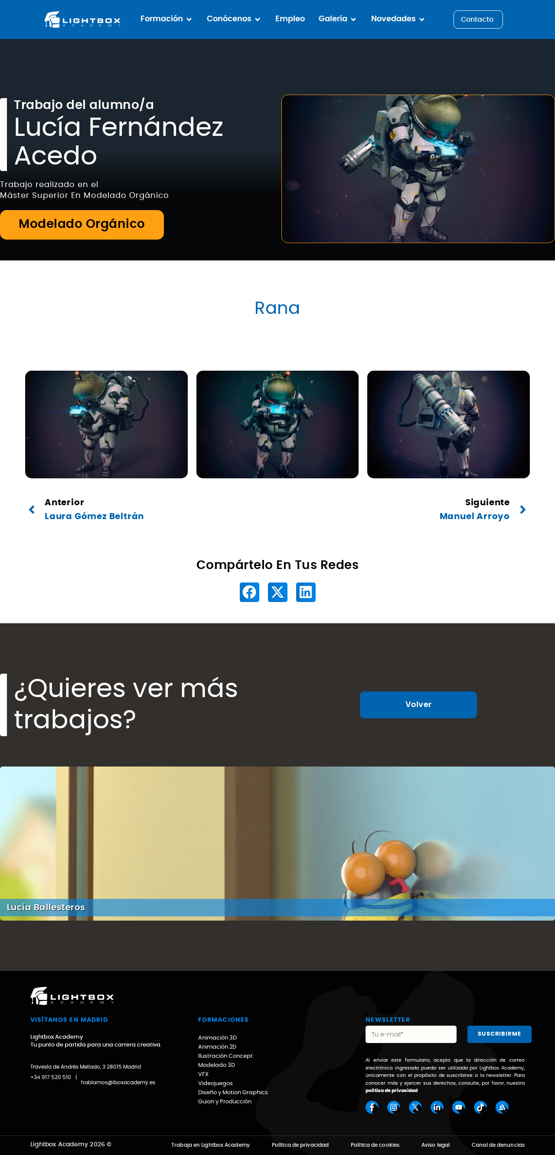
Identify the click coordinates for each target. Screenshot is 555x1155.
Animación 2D (217, 1047)
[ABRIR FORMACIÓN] (189, 19)
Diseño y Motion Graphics (233, 1093)
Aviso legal (435, 1145)
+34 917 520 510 (50, 1077)
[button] (249, 592)
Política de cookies (375, 1145)
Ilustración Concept (225, 1056)
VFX (203, 1074)
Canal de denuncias (498, 1145)
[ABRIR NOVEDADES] (422, 19)
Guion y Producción (224, 1102)
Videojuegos (215, 1083)
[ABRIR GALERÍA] (353, 19)
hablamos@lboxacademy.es (118, 1082)
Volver (418, 705)
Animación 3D (217, 1038)
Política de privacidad (300, 1145)
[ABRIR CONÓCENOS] (257, 19)
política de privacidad (392, 1090)
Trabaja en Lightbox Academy (210, 1145)
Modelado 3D (216, 1065)
